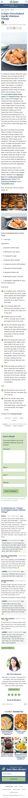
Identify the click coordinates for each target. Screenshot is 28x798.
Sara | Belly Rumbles (7, 618)
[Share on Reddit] (17, 28)
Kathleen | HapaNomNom (9, 555)
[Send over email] (20, 28)
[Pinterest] (15, 694)
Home (2, 9)
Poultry (14, 420)
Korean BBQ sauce (7, 184)
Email (5, 475)
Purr (24, 795)
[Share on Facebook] (7, 28)
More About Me (13, 689)
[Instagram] (12, 694)
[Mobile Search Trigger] (26, 2)
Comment (7, 449)
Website (5, 482)
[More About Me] (14, 664)
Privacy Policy (14, 792)
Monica (3, 515)
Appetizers (8, 418)
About (21, 786)
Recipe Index (16, 789)
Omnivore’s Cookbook (8, 181)
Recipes (7, 9)
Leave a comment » (18, 425)
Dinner (12, 9)
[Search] (25, 704)
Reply (22, 540)
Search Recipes (14, 700)
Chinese (15, 418)
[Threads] (19, 694)
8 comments (7, 425)
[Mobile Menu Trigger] (2, 2)
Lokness (5, 24)
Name (5, 467)
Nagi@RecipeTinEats (7, 580)
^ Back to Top (9, 786)
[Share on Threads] (14, 28)
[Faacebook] (9, 694)
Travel (24, 789)
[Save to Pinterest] (11, 28)
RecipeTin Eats (14, 96)
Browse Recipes (6, 789)
